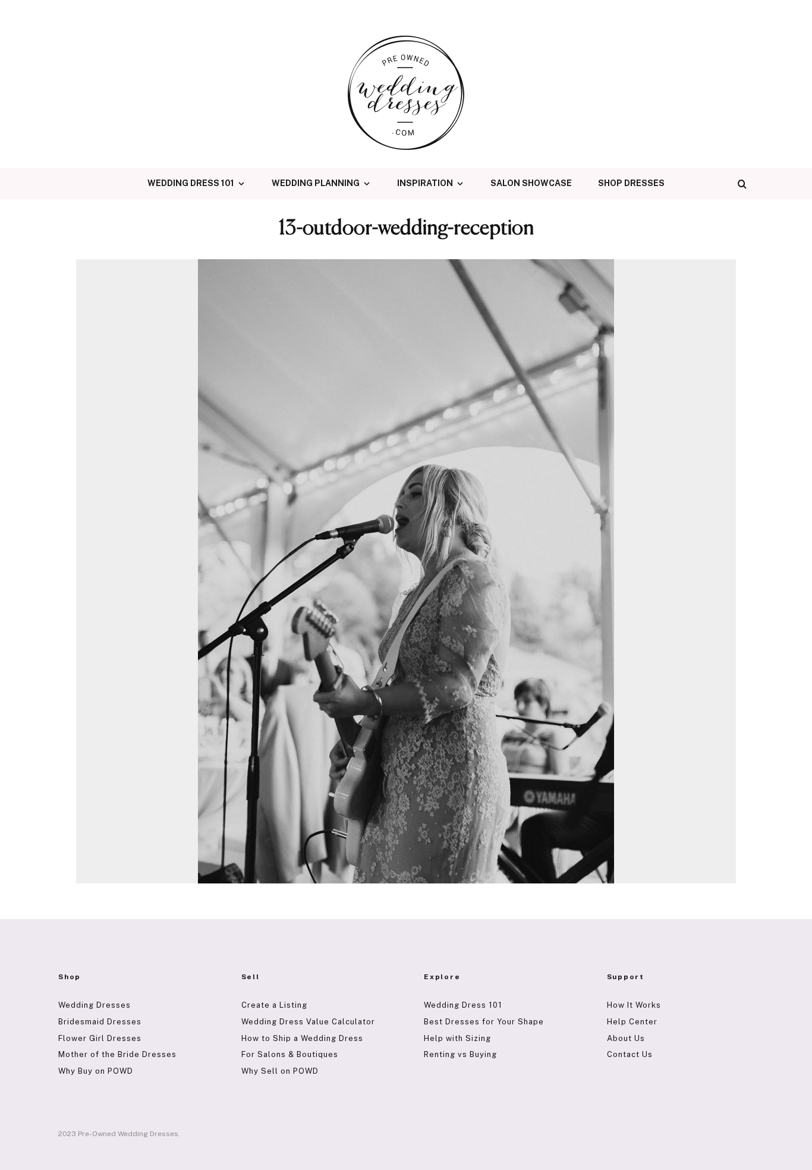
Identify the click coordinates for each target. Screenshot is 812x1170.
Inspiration (425, 183)
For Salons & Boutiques (289, 1054)
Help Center (632, 1021)
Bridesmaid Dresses (99, 1021)
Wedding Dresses (94, 1005)
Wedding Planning (316, 183)
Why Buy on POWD (95, 1071)
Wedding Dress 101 (190, 183)
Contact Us (630, 1054)
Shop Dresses (631, 183)
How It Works (634, 1005)
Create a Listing (274, 1005)
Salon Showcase (531, 183)
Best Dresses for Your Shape (484, 1021)
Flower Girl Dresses (99, 1038)
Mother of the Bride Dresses (117, 1054)
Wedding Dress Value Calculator (308, 1021)
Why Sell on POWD (280, 1071)
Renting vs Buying (460, 1054)
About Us (626, 1038)
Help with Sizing (457, 1038)
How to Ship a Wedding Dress (302, 1038)
